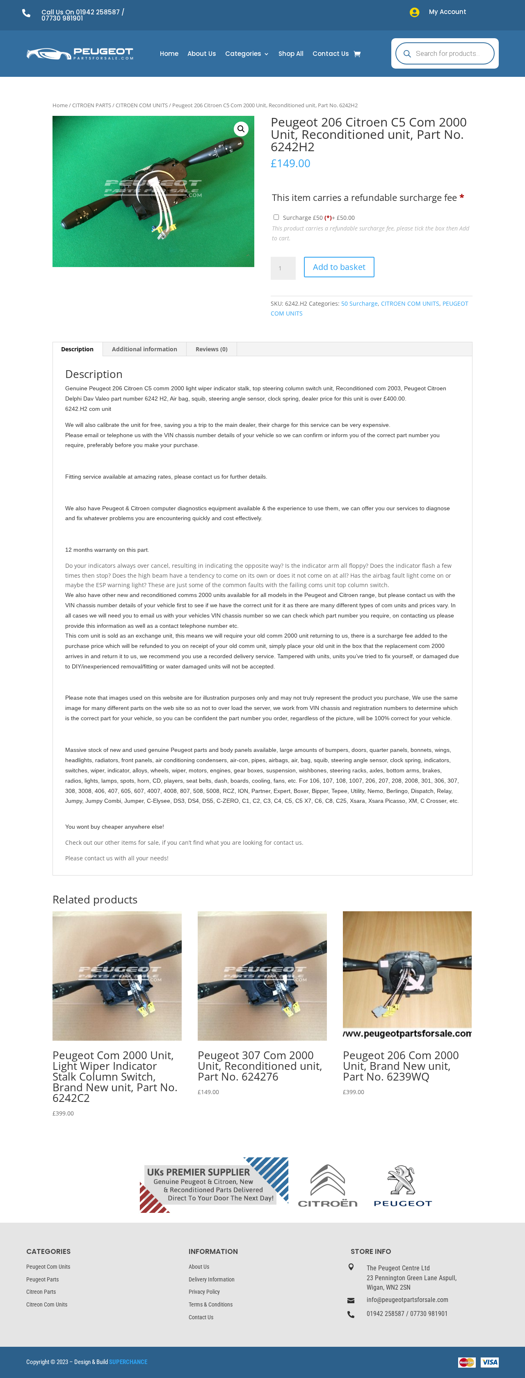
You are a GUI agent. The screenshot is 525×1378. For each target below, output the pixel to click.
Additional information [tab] (144, 349)
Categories (243, 54)
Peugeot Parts (42, 1279)
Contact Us (331, 54)
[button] (241, 129)
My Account (447, 11)
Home (169, 54)
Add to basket (339, 266)
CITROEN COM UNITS (142, 105)
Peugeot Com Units (48, 1266)
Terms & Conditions (211, 1304)
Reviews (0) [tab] (212, 349)
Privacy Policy (204, 1291)
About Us (201, 54)
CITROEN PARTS (91, 105)
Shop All (291, 54)
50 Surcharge (359, 303)
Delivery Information (212, 1279)
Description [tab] (77, 349)
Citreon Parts (41, 1291)
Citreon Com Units (46, 1304)
